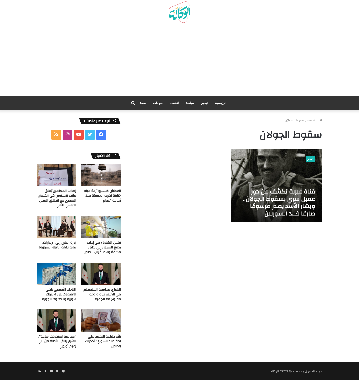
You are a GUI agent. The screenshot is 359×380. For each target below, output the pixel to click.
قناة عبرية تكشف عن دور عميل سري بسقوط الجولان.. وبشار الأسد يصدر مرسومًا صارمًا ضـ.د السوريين (279, 202)
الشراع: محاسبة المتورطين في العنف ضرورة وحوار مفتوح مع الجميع (102, 294)
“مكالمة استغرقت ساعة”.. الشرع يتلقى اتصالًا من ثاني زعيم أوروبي (57, 341)
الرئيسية (220, 103)
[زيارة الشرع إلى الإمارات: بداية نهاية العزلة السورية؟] (56, 227)
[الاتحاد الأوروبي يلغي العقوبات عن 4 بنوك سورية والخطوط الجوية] (56, 274)
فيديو (204, 103)
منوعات (158, 103)
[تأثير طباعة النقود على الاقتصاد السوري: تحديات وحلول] (101, 320)
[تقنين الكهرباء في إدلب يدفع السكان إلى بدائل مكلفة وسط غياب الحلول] (101, 227)
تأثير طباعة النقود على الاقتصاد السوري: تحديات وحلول (103, 341)
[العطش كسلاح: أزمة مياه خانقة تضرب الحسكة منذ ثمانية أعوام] (101, 175)
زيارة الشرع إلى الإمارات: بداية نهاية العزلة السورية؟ (57, 245)
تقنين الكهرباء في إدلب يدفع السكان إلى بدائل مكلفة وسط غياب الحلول (102, 247)
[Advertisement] (179, 61)
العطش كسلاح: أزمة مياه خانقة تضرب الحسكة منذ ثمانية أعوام (102, 196)
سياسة (190, 103)
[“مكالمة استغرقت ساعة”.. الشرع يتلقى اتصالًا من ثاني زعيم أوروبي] (56, 320)
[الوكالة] (179, 12)
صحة (143, 103)
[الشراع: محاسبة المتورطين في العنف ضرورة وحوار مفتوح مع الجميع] (101, 274)
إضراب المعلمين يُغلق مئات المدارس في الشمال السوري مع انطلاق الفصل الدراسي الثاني (57, 198)
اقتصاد (174, 103)
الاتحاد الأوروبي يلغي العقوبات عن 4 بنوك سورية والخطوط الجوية (59, 294)
